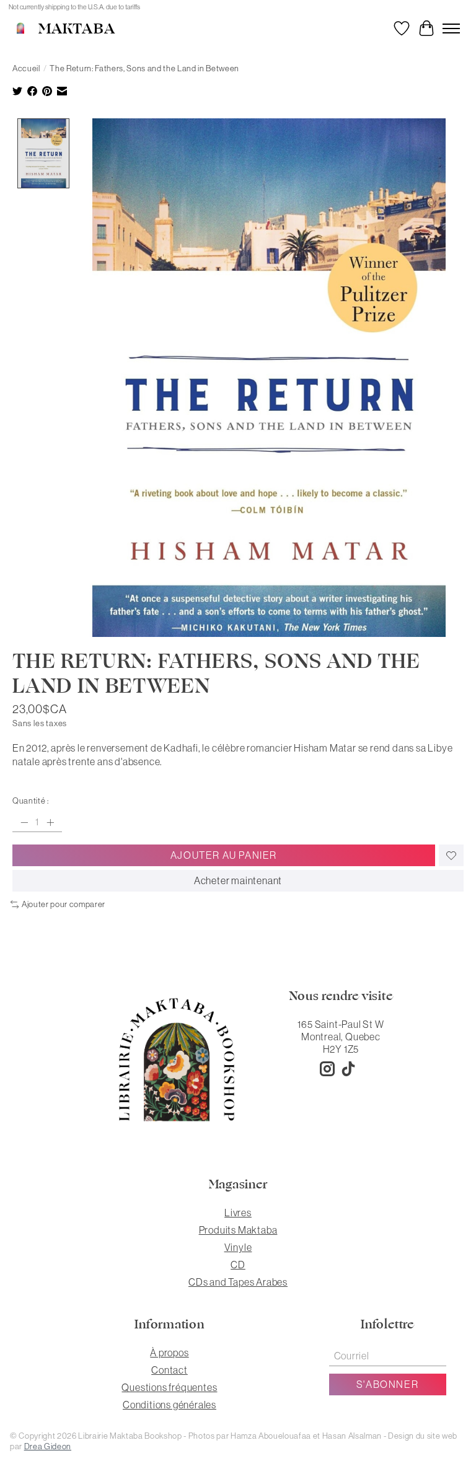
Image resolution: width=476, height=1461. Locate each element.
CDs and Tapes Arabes (238, 1282)
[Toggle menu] (451, 28)
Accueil (26, 68)
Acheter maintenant (238, 880)
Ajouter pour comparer (63, 904)
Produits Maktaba (238, 1230)
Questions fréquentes (169, 1387)
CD (238, 1264)
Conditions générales (169, 1404)
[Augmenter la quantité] (50, 822)
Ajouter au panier (223, 855)
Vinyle (238, 1247)
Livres (238, 1212)
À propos (169, 1352)
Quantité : (30, 801)
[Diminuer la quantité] (24, 822)
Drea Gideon (47, 1446)
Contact (169, 1370)
